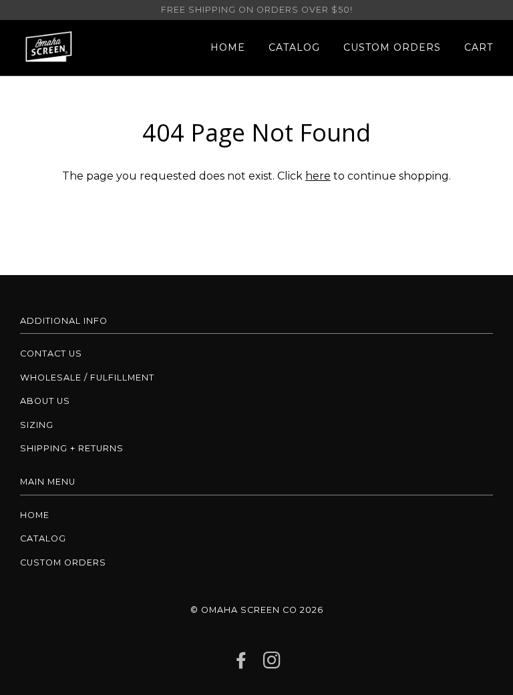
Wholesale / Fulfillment (87, 378)
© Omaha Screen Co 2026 (256, 610)
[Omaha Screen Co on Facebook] (241, 664)
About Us (45, 401)
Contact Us (51, 354)
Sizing (36, 425)
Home (227, 47)
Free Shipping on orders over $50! (257, 10)
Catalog (294, 47)
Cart (478, 47)
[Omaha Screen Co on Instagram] (272, 664)
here (318, 176)
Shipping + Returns (72, 448)
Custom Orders (392, 47)
